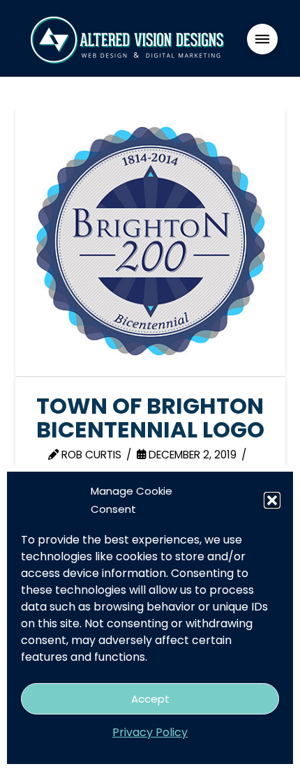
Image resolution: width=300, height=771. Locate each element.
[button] (272, 500)
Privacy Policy (150, 732)
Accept (150, 698)
